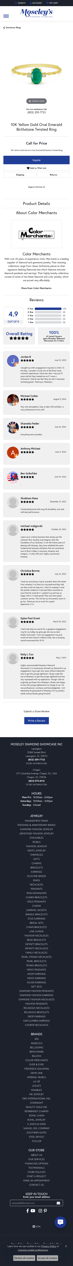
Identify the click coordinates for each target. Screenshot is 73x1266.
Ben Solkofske (29, 473)
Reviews (37, 299)
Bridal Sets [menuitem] (36, 922)
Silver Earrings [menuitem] (36, 982)
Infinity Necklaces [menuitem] (36, 948)
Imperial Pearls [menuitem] (36, 1077)
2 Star (30, 319)
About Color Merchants (36, 212)
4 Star (30, 312)
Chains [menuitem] (36, 905)
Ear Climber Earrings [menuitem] (36, 1020)
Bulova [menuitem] (36, 1055)
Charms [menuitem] (36, 863)
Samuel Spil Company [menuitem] (36, 1128)
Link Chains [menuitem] (36, 931)
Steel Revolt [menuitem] (36, 1136)
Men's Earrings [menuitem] (36, 978)
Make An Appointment (36, 1180)
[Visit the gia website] (36, 1226)
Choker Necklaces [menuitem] (36, 1025)
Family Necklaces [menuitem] (36, 952)
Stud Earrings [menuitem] (36, 918)
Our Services (36, 1159)
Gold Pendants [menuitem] (36, 901)
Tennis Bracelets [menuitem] (36, 965)
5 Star (30, 308)
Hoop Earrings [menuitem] (36, 973)
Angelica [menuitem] (36, 1043)
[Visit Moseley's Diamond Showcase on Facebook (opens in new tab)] (27, 1211)
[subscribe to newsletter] (58, 1203)
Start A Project (36, 1176)
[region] (36, 72)
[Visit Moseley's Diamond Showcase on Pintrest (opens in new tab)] (45, 1211)
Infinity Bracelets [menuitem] (36, 944)
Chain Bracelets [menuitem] (36, 927)
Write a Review (36, 720)
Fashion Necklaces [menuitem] (37, 935)
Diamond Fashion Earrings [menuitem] (36, 995)
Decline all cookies (24, 1258)
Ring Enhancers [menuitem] (37, 893)
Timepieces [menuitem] (36, 854)
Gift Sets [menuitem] (36, 986)
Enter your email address (36, 1196)
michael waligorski (31, 526)
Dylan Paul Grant (30, 618)
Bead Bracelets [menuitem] (36, 939)
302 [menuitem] (36, 1038)
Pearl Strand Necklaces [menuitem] (37, 956)
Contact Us (36, 1184)
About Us (36, 1155)
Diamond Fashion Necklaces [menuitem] (36, 999)
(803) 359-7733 (37, 112)
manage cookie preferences (33, 1250)
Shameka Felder (30, 423)
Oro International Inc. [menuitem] (36, 1098)
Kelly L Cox (27, 654)
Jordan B (26, 356)
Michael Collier (29, 396)
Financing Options (36, 1163)
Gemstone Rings (13, 27)
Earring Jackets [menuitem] (36, 910)
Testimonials (37, 1167)
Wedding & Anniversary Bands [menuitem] (36, 825)
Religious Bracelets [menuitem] (36, 1012)
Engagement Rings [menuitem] (36, 820)
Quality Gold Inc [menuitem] (36, 1107)
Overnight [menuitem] (36, 1102)
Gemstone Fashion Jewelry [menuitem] (37, 833)
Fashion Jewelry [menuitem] (36, 846)
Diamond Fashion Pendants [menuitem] (36, 990)
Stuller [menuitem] (36, 1141)
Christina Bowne (30, 570)
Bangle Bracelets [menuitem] (37, 914)
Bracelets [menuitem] (36, 867)
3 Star (30, 315)
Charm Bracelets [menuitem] (36, 897)
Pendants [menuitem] (36, 888)
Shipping (20, 174)
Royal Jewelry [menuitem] (36, 1119)
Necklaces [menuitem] (36, 884)
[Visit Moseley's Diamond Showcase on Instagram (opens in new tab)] (40, 1211)
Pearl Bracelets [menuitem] (36, 961)
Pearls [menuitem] (37, 842)
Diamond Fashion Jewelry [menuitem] (36, 829)
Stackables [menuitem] (36, 837)
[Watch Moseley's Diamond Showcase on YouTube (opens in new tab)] (33, 1211)
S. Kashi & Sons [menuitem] (36, 1124)
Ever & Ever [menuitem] (36, 1064)
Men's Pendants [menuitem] (36, 969)
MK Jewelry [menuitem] (36, 1094)
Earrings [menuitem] (36, 871)
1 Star (30, 322)
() (64, 308)
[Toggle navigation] (6, 18)
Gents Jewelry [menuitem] (37, 850)
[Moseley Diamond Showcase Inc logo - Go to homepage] (36, 12)
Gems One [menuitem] (37, 1073)
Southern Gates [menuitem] (36, 1132)
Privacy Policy (48, 1246)
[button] (20, 3)
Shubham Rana (29, 498)
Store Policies (36, 1172)
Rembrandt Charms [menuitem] (37, 1111)
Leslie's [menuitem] (36, 1085)
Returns (53, 174)
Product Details (36, 203)
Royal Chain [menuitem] (36, 1115)
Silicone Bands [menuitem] (36, 876)
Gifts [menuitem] (36, 859)
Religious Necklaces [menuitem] (36, 1007)
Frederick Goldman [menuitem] (36, 1068)
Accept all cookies (47, 1258)
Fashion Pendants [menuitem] (36, 1003)
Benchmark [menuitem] (37, 1051)
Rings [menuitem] (36, 880)
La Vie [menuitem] (36, 1081)
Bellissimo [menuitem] (36, 1047)
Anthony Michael (30, 448)
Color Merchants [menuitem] (36, 1060)
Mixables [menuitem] (36, 1090)
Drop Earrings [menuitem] (36, 1016)
